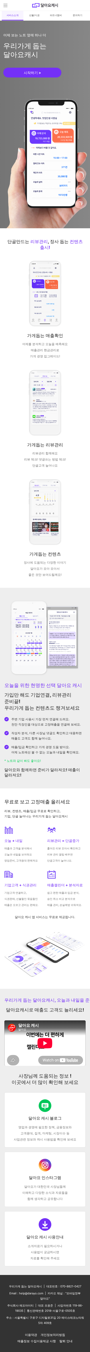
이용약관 (31, 1335)
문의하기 (77, 15)
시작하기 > (32, 73)
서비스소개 (13, 15)
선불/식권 (34, 15)
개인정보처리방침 (53, 1335)
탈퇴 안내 (66, 1341)
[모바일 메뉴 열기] (5, 5)
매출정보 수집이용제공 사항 (36, 1341)
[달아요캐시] (45, 5)
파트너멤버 (56, 15)
